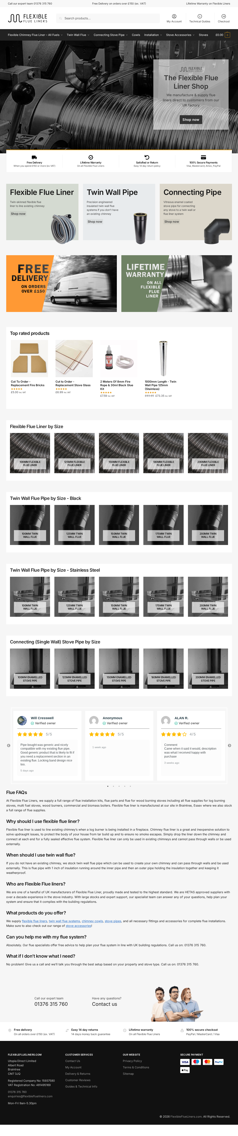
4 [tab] (125, 786)
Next (229, 746)
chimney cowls (92, 921)
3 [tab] (119, 786)
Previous (9, 746)
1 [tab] (108, 786)
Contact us (104, 1004)
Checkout (224, 21)
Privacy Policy (132, 1061)
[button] (223, 35)
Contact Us (72, 1061)
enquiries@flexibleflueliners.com (30, 1096)
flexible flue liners (34, 921)
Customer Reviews (77, 1080)
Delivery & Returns (77, 1073)
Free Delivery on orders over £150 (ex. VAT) (119, 3)
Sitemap (128, 1073)
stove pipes (113, 921)
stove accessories (78, 926)
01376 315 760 (17, 1092)
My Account (174, 21)
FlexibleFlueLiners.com (186, 1116)
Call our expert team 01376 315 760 (30, 3)
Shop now (190, 120)
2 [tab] (113, 786)
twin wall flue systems (64, 921)
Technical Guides (199, 21)
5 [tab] (130, 786)
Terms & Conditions (136, 1067)
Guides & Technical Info (81, 1086)
